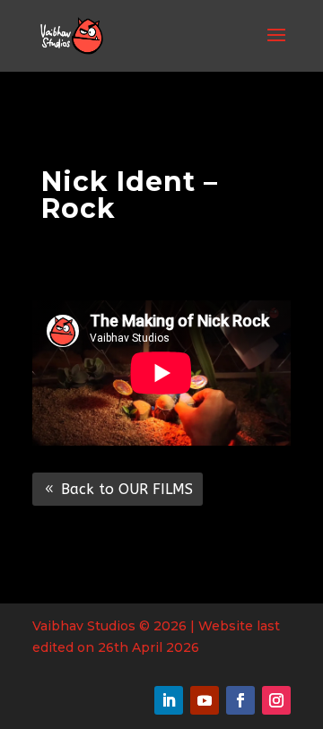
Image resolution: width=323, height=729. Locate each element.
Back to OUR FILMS (127, 489)
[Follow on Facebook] (240, 700)
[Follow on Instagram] (276, 700)
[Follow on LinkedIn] (168, 700)
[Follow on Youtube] (204, 700)
